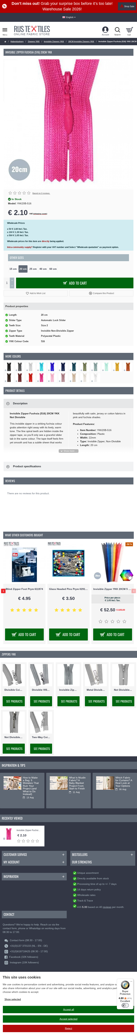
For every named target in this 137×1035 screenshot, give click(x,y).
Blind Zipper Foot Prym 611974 (24, 589)
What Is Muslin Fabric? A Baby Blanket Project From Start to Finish (77, 783)
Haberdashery (17, 41)
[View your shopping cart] (129, 30)
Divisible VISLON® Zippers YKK (41, 689)
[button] (36, 293)
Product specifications (27, 466)
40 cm (43, 269)
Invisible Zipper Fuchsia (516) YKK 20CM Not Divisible (29, 830)
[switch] (125, 1005)
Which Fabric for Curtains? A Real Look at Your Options (123, 781)
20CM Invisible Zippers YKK (81, 41)
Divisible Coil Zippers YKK (13, 689)
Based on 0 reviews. (41, 193)
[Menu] (131, 981)
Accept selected (68, 1018)
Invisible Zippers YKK (54, 41)
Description (20, 403)
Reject (68, 1028)
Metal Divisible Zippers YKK (96, 689)
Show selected (12, 999)
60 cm (53, 269)
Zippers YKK (34, 41)
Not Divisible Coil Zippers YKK (123, 689)
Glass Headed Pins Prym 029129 (68, 589)
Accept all (68, 1009)
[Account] (105, 30)
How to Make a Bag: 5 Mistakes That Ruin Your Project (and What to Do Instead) (31, 785)
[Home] (5, 41)
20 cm (23, 269)
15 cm (13, 269)
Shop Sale (129, 6)
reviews (107, 907)
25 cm (33, 269)
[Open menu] (5, 29)
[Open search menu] (117, 30)
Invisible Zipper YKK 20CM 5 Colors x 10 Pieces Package (112, 589)
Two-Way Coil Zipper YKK (41, 737)
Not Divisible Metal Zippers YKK (13, 737)
